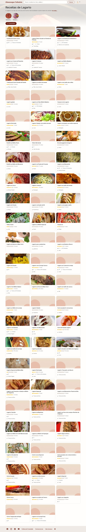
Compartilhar (11, 23)
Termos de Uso (39, 529)
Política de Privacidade (27, 529)
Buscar (71, 2)
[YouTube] (18, 529)
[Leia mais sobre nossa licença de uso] (54, 529)
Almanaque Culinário (14, 2)
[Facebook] (7, 529)
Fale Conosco (48, 529)
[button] (9, 16)
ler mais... (54, 10)
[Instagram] (11, 529)
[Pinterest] (15, 529)
